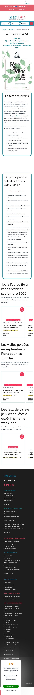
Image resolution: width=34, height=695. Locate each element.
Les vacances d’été (10, 611)
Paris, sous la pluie (9, 544)
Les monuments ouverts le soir (13, 529)
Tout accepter (11, 686)
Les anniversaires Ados (11, 599)
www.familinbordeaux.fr (11, 642)
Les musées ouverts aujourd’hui (14, 524)
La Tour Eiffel (8, 556)
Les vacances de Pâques (11, 608)
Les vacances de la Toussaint (13, 613)
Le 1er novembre (9, 634)
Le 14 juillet (7, 629)
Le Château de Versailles (12, 569)
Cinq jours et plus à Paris (11, 516)
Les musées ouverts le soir (12, 526)
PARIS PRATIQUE (9, 520)
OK (31, 23)
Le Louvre (7, 558)
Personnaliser (11, 690)
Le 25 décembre (9, 638)
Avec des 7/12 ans (9, 498)
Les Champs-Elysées (10, 567)
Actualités (11, 29)
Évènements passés (10, 548)
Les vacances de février (11, 606)
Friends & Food (8, 573)
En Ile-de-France (9, 546)
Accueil (4, 29)
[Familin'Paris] (17, 17)
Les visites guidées (10, 589)
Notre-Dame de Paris (10, 562)
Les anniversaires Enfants (12, 596)
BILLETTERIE (8, 504)
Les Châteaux (8, 587)
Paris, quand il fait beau (11, 541)
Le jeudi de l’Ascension (11, 625)
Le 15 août (7, 631)
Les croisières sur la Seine (12, 560)
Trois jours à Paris (9, 514)
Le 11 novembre (8, 636)
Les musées (7, 582)
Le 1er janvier (8, 618)
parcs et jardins (16, 116)
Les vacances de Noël (11, 615)
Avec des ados (8, 500)
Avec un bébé (8, 493)
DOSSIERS (7, 532)
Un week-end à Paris (10, 511)
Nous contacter (8, 654)
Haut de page (29, 683)
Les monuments (9, 585)
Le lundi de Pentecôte (10, 627)
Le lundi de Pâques (10, 620)
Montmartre (7, 565)
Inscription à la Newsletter (12, 658)
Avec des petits (9, 495)
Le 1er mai (7, 622)
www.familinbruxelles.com (12, 645)
